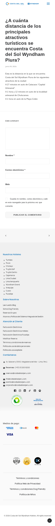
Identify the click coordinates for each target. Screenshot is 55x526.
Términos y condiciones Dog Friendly (27, 489)
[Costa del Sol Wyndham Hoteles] (22, 3)
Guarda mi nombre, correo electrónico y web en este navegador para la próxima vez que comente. (26, 202)
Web (7, 184)
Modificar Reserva (10, 338)
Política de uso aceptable (12, 350)
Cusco (8, 290)
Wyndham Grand (13, 284)
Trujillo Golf (10, 269)
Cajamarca (10, 275)
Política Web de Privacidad (27, 483)
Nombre (9, 155)
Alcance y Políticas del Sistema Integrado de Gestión (23, 316)
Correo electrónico (15, 170)
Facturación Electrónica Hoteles (15, 331)
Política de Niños (28, 494)
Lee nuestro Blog (9, 305)
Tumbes (9, 260)
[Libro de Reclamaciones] (38, 402)
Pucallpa (9, 294)
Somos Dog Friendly (10, 309)
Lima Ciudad (11, 278)
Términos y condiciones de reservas (17, 342)
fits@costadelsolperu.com (16, 379)
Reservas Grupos (9, 312)
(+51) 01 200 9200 (18, 367)
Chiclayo (9, 266)
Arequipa (9, 287)
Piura (8, 263)
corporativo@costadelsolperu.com (19, 385)
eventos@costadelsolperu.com (18, 382)
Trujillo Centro (11, 272)
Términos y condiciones (27, 478)
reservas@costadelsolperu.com (18, 373)
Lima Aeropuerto (12, 281)
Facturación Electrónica (12, 327)
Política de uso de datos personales (16, 346)
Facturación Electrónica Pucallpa (16, 335)
